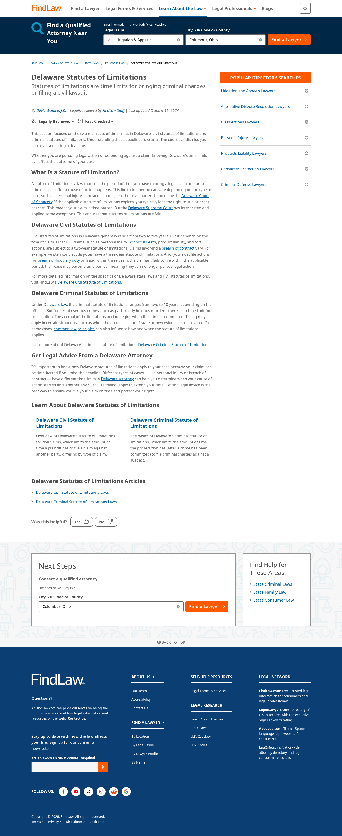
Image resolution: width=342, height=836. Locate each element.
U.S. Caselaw (201, 736)
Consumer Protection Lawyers (247, 168)
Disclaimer (74, 821)
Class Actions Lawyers (240, 122)
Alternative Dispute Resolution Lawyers (255, 106)
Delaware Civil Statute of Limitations (89, 282)
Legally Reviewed (54, 121)
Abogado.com (270, 728)
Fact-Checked (97, 121)
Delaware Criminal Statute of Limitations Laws (76, 501)
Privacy (53, 821)
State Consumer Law (273, 600)
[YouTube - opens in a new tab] (75, 791)
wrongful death (142, 242)
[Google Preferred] (126, 791)
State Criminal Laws (272, 584)
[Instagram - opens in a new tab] (101, 791)
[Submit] (103, 767)
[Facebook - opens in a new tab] (63, 791)
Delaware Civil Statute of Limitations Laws (72, 492)
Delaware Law (114, 63)
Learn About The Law (63, 63)
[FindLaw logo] (49, 8)
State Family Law (269, 592)
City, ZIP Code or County (207, 30)
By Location (140, 736)
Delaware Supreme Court (150, 207)
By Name (138, 762)
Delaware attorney (117, 378)
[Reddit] (113, 791)
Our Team (139, 691)
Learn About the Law (207, 719)
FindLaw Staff (113, 110)
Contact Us (139, 708)
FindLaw (37, 63)
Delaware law (55, 304)
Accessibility (141, 699)
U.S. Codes (199, 745)
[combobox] (143, 39)
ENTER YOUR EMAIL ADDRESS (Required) (63, 757)
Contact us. (77, 718)
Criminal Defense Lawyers (244, 184)
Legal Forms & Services (209, 691)
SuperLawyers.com (274, 709)
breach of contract (178, 248)
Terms (36, 821)
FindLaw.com (269, 691)
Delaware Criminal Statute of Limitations (173, 344)
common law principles (74, 328)
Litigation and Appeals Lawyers (248, 90)
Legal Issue (113, 30)
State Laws (91, 63)
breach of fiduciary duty (59, 260)
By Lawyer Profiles (145, 753)
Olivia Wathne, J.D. (51, 110)
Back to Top (173, 642)
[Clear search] (178, 39)
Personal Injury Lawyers (242, 137)
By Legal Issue (142, 745)
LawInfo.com (269, 747)
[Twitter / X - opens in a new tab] (88, 791)
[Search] (305, 8)
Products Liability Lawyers (244, 153)
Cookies (95, 821)
